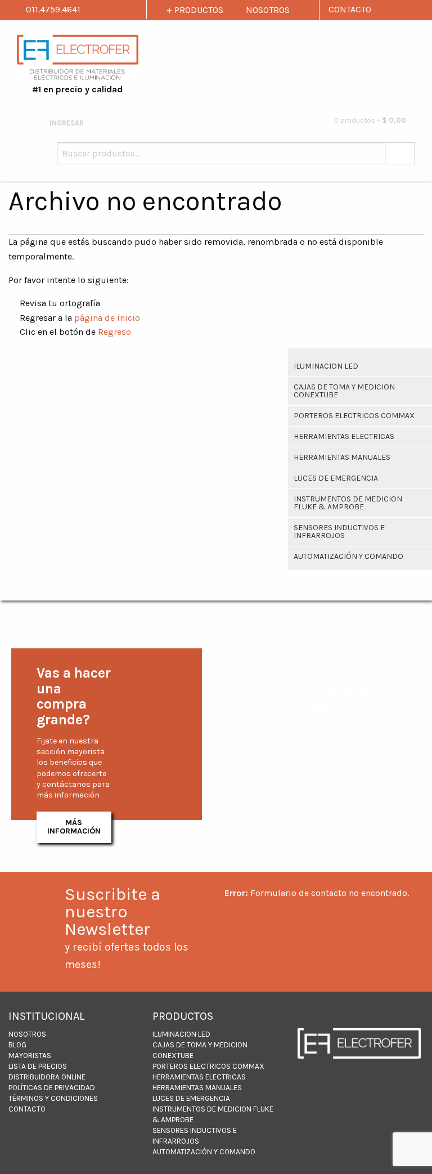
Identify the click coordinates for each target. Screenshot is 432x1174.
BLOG (17, 1045)
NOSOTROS (268, 10)
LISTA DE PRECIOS (37, 1066)
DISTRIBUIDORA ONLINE (47, 1077)
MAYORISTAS (29, 1055)
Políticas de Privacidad (51, 1087)
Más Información (74, 826)
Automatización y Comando (348, 556)
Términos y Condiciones (53, 1098)
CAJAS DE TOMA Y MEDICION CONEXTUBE (344, 391)
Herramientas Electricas (344, 436)
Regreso (114, 331)
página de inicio (107, 317)
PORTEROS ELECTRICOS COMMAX (354, 415)
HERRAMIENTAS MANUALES (342, 457)
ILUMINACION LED (326, 366)
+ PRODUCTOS (194, 10)
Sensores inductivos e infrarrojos (339, 531)
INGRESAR (66, 123)
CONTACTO (349, 9)
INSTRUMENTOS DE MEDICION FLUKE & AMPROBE (348, 503)
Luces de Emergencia (336, 478)
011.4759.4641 (52, 9)
